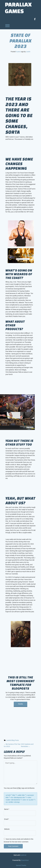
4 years (18, 51)
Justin (28, 51)
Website (7, 829)
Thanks (20, 704)
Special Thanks (21, 865)
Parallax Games (18, 7)
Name (6, 809)
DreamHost (25, 860)
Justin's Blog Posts (12, 740)
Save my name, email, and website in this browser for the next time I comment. (18, 840)
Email (6, 819)
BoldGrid (23, 855)
